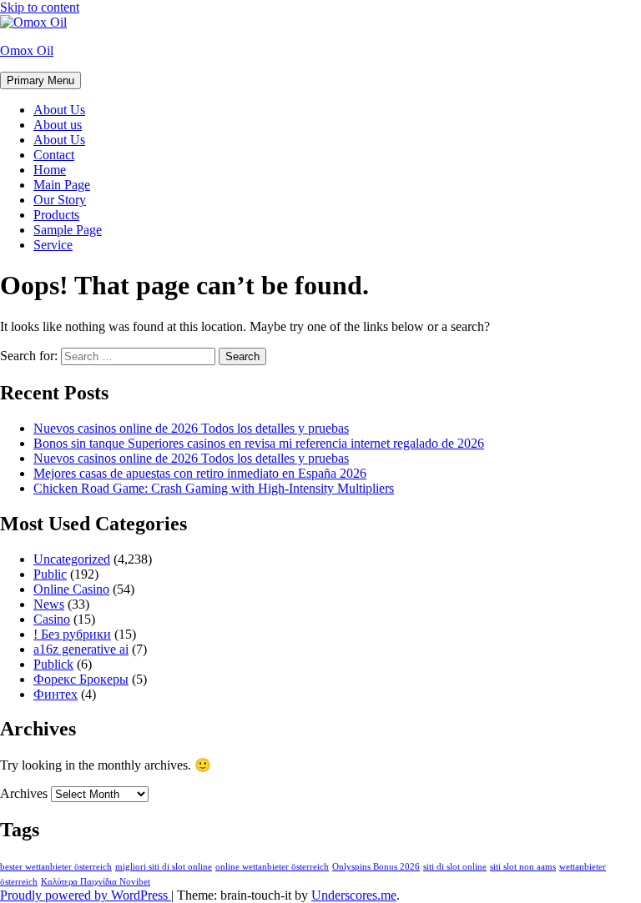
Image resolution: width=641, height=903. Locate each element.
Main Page (61, 185)
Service (53, 245)
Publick (53, 664)
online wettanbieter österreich (272, 866)
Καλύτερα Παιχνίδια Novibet (95, 881)
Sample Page (67, 230)
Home (49, 170)
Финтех (55, 694)
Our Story (59, 200)
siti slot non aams (523, 866)
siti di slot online (455, 866)
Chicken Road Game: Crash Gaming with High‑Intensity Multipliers (213, 488)
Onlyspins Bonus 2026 (376, 866)
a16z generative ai (81, 649)
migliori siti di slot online (163, 866)
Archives (24, 793)
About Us (59, 110)
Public (50, 574)
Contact (53, 155)
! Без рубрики (72, 634)
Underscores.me (353, 895)
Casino (51, 619)
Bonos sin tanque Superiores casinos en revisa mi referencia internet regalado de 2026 (258, 443)
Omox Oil (26, 50)
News (48, 604)
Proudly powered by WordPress (85, 895)
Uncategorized (71, 559)
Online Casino (71, 589)
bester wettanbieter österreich (56, 866)
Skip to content (39, 7)
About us (57, 125)
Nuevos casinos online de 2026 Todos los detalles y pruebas (191, 428)
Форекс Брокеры (81, 679)
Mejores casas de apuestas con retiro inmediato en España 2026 (199, 473)
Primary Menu (40, 80)
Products (56, 215)
